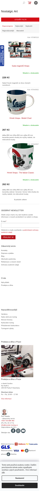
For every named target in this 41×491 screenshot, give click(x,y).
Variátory (4, 314)
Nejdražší (29, 26)
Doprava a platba (7, 253)
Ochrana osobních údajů (10, 265)
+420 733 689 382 (7, 421)
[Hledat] (24, 3)
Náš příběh (5, 282)
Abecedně (20, 31)
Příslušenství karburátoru (10, 325)
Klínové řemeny (6, 320)
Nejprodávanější (8, 31)
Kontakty (4, 250)
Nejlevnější (19, 26)
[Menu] (36, 3)
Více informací (6, 399)
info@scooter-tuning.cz (9, 425)
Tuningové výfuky (7, 328)
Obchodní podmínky (8, 259)
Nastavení (19, 478)
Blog (2, 256)
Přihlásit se (8, 237)
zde (3, 472)
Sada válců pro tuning (9, 317)
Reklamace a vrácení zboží (11, 262)
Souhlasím (19, 485)
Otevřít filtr (20, 19)
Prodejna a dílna (7, 285)
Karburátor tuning (7, 323)
